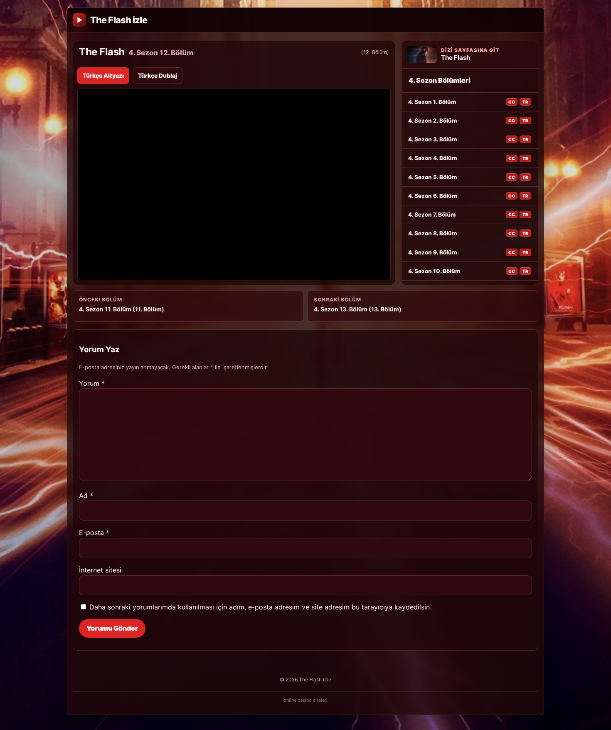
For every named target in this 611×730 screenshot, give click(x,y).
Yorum (92, 383)
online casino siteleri (305, 700)
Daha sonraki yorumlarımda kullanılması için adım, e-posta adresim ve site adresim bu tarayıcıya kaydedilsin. (260, 607)
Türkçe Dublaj (157, 75)
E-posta (94, 532)
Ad (86, 495)
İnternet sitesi (100, 570)
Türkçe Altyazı (103, 75)
